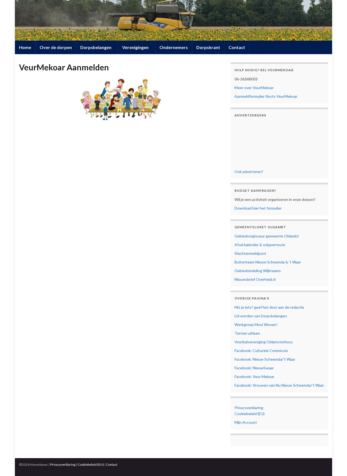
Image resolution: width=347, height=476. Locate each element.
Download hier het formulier (258, 208)
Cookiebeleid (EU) (249, 413)
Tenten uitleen (247, 333)
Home (25, 47)
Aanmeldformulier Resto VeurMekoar (265, 96)
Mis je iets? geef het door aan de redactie (269, 307)
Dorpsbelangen (96, 47)
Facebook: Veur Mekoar (254, 376)
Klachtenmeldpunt (250, 253)
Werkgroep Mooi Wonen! (256, 324)
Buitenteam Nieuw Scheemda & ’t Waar (267, 262)
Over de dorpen (56, 47)
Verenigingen (135, 47)
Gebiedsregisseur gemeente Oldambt (266, 236)
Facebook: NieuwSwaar (254, 368)
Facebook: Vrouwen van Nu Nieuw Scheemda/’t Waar (279, 385)
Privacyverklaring (248, 407)
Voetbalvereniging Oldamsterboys (263, 342)
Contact (237, 47)
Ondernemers (173, 47)
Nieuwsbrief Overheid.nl (255, 279)
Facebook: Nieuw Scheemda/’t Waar (264, 359)
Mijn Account (245, 422)
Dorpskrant (208, 47)
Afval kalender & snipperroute (259, 244)
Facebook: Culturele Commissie (261, 350)
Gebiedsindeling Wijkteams (257, 270)
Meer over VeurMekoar (254, 87)
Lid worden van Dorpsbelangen (260, 316)
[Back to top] (335, 464)
